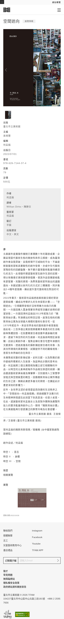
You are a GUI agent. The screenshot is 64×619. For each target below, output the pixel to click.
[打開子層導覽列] (59, 10)
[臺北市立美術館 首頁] (6, 9)
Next (58, 70)
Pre (6, 70)
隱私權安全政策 (11, 582)
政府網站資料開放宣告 (14, 586)
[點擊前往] (32, 498)
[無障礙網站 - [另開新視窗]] (22, 614)
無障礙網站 (9, 579)
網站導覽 (56, 2)
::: (2, 1)
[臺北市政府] (7, 614)
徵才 (5, 571)
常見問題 (7, 575)
